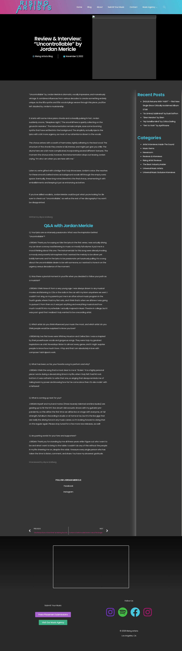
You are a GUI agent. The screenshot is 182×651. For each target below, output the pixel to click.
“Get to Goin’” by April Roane (156, 125)
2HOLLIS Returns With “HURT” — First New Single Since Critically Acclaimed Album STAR (161, 105)
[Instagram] (110, 612)
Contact (133, 7)
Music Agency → (150, 7)
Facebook (68, 485)
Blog (89, 7)
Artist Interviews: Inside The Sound (158, 144)
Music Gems (148, 148)
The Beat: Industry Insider (154, 164)
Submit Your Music (116, 7)
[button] (164, 7)
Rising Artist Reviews (152, 160)
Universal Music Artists (153, 168)
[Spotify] (123, 612)
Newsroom (148, 152)
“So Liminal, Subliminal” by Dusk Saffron (160, 113)
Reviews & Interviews (152, 156)
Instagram (68, 491)
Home (79, 7)
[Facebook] (135, 612)
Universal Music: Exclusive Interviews (159, 172)
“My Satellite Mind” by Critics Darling (159, 121)
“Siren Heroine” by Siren (153, 117)
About (100, 7)
